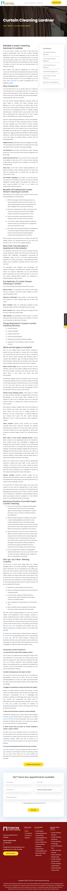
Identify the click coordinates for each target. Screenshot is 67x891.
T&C (45, 803)
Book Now (33, 810)
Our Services (32, 3)
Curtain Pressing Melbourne (50, 71)
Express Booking (56, 2)
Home (26, 3)
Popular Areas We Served (33, 764)
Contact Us (40, 3)
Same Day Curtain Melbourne (50, 82)
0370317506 (13, 80)
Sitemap (27, 838)
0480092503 (7, 843)
